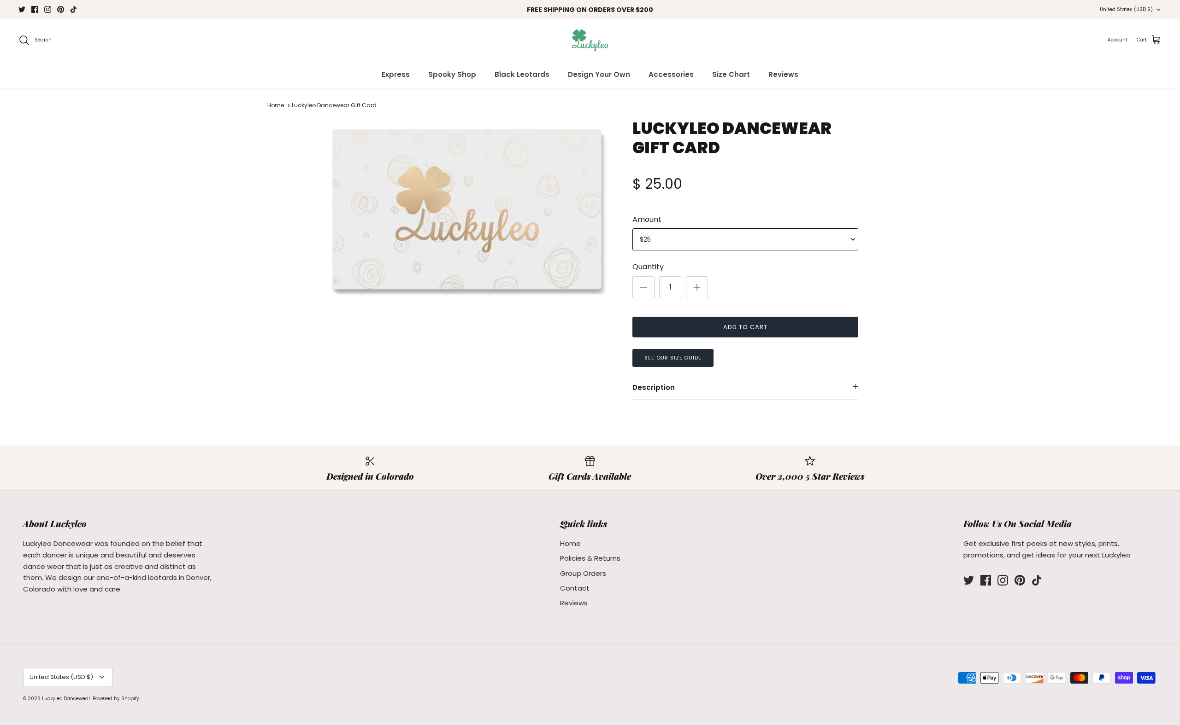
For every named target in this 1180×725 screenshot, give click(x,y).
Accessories (671, 74)
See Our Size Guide (673, 357)
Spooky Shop (452, 74)
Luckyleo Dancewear (66, 698)
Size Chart (731, 74)
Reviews (783, 74)
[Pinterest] (60, 9)
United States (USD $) (1126, 9)
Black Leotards (522, 74)
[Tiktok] (73, 9)
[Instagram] (47, 9)
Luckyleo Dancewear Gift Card (334, 105)
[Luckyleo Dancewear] (590, 40)
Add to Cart (745, 327)
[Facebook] (34, 9)
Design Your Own (599, 74)
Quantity (648, 267)
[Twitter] (21, 9)
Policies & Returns (590, 558)
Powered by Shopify (116, 698)
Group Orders (583, 573)
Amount (646, 220)
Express (396, 74)
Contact (575, 588)
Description (653, 387)
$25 (645, 239)
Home (275, 105)
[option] (467, 209)
